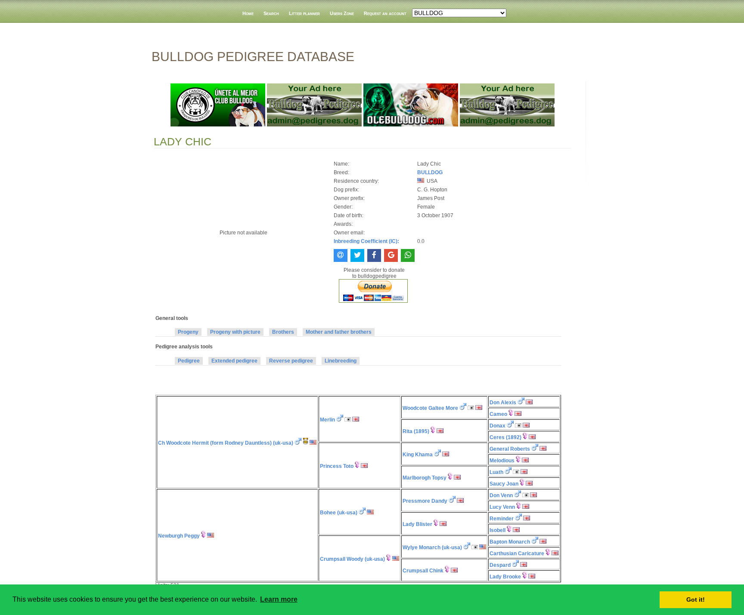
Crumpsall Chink (423, 571)
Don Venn (501, 495)
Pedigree (189, 361)
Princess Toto (336, 466)
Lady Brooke (505, 577)
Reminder (502, 519)
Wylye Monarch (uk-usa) (432, 547)
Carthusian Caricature (517, 553)
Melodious (502, 461)
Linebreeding (340, 361)
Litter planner (304, 13)
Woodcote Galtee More (430, 408)
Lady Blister (417, 524)
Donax (497, 426)
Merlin (327, 420)
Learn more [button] (279, 599)
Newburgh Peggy (179, 536)
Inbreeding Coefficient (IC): (366, 241)
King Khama (418, 455)
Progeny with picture (235, 332)
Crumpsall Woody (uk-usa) (352, 559)
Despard (500, 565)
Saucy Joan (504, 484)
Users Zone (342, 13)
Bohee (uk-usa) (338, 513)
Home (248, 13)
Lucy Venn (502, 507)
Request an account (385, 13)
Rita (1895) (416, 431)
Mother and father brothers (339, 332)
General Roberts (510, 449)
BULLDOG (430, 172)
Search (271, 13)
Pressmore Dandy (425, 501)
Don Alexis (503, 403)
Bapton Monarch (510, 542)
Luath (496, 472)
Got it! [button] (695, 599)
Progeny (188, 332)
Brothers (283, 332)
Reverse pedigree (291, 361)
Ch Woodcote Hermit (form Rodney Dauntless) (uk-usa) (225, 443)
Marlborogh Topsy (424, 478)
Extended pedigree (234, 361)
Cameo (498, 414)
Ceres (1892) (505, 437)
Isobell (497, 530)
